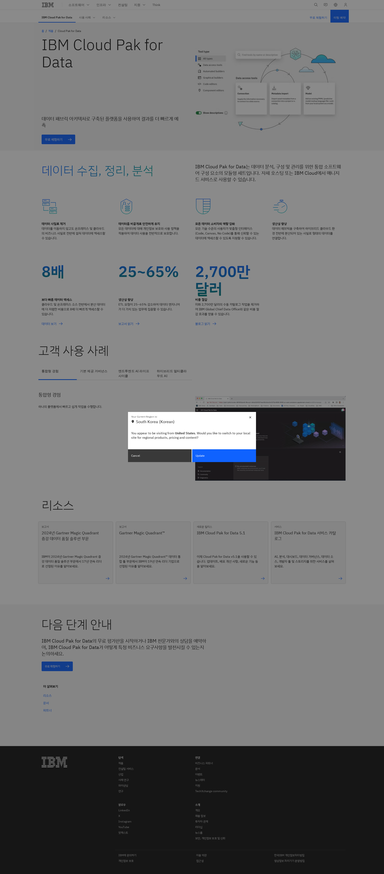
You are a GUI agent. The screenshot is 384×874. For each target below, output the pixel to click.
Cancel (135, 455)
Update (200, 455)
